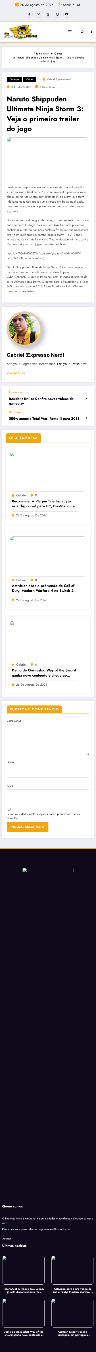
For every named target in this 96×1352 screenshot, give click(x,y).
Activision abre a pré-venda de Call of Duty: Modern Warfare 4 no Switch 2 (43, 588)
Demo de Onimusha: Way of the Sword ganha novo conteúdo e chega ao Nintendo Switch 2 (44, 673)
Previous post (17, 392)
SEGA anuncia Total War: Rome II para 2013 (44, 418)
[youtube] (66, 14)
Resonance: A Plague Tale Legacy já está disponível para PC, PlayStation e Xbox (43, 504)
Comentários (14, 721)
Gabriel (21, 495)
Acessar (6, 1239)
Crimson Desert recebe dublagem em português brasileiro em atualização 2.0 (73, 1333)
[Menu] (69, 32)
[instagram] (57, 14)
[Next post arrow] (86, 418)
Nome (10, 762)
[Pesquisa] (82, 31)
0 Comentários (47, 87)
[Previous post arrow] (86, 398)
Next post (15, 412)
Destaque (14, 79)
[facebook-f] (29, 14)
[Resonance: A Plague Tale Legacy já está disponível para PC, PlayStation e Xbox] (48, 471)
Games (29, 79)
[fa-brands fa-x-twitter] (38, 14)
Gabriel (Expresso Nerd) (59, 79)
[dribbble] (48, 14)
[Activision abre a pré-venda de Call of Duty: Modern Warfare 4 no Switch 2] (48, 556)
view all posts (16, 373)
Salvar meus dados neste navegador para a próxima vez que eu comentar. (43, 816)
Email (10, 786)
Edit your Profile (68, 364)
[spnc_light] (92, 32)
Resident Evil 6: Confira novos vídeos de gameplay (41, 401)
